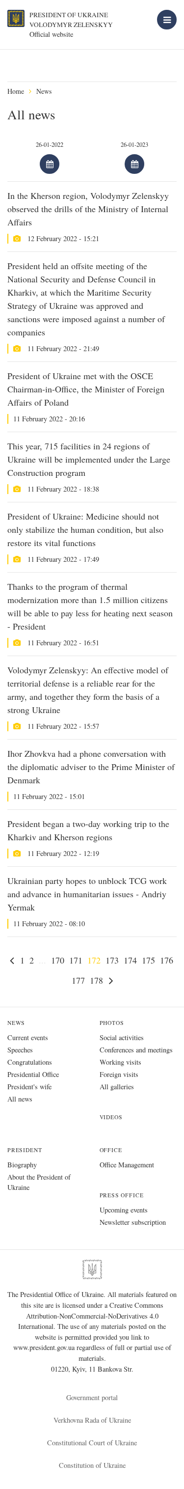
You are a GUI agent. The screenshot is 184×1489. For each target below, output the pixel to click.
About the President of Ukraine (39, 1182)
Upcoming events (124, 1209)
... (42, 960)
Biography (22, 1164)
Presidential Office (33, 1074)
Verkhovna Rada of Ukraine (92, 1420)
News (44, 91)
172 (94, 960)
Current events (27, 1037)
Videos (111, 1117)
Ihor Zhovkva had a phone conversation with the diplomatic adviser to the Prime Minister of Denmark (91, 766)
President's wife (29, 1086)
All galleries (117, 1086)
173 (112, 960)
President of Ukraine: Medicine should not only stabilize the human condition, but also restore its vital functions (85, 529)
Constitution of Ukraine (92, 1465)
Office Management (127, 1164)
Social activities (122, 1037)
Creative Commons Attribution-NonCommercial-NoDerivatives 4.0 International (90, 1315)
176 (166, 960)
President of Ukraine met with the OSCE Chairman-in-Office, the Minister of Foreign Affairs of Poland (85, 389)
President (24, 1150)
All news (19, 1098)
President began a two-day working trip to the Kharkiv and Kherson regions (88, 830)
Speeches (20, 1049)
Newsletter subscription (133, 1222)
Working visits (120, 1062)
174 (130, 960)
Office (111, 1150)
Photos (112, 1022)
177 (78, 980)
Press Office (122, 1195)
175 (148, 960)
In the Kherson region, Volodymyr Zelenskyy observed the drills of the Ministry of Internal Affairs (88, 209)
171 (75, 960)
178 (96, 980)
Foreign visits (119, 1074)
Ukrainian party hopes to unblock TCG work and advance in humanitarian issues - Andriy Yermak (87, 894)
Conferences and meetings (136, 1049)
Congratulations (29, 1062)
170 (57, 960)
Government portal (92, 1397)
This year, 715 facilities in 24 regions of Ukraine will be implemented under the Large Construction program (88, 459)
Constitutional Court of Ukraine (92, 1442)
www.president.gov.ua (45, 1347)
